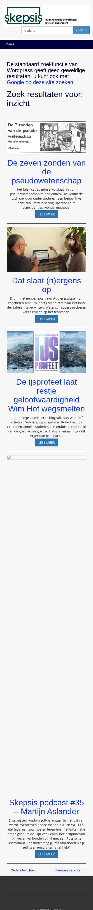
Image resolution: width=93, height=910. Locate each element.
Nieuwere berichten (70, 870)
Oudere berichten (21, 870)
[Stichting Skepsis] (46, 15)
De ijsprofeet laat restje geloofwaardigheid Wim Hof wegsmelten (46, 395)
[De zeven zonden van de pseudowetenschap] (46, 135)
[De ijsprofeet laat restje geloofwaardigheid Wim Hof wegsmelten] (46, 350)
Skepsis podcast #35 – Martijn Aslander (46, 807)
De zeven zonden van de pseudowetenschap (46, 171)
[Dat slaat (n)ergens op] (46, 247)
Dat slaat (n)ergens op (46, 285)
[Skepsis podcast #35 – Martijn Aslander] (46, 622)
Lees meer (48, 215)
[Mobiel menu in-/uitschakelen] (85, 44)
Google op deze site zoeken (40, 82)
